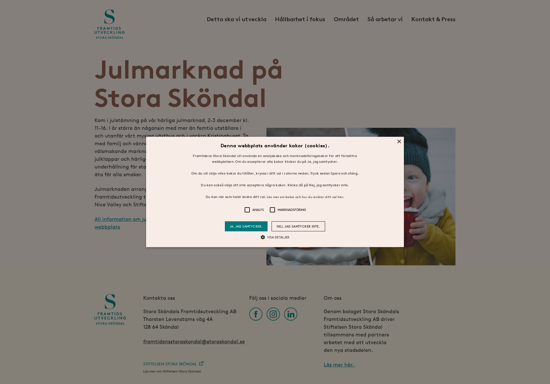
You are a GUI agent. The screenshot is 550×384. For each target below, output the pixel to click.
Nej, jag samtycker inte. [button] (298, 226)
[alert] (275, 192)
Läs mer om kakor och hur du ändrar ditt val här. (305, 197)
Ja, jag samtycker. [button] (246, 226)
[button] (275, 192)
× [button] (399, 142)
